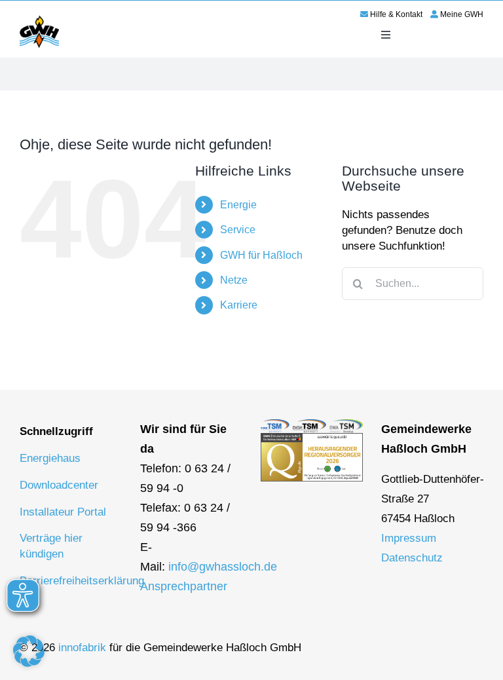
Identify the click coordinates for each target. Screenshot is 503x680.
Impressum (408, 538)
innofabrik (82, 647)
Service (237, 229)
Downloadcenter (59, 485)
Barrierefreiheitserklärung (82, 581)
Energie (238, 204)
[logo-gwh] (39, 17)
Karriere (238, 305)
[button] (29, 651)
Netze (234, 280)
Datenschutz (412, 558)
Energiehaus (50, 458)
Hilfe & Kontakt (396, 14)
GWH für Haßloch (261, 255)
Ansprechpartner (183, 586)
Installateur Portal (63, 512)
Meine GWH (461, 14)
